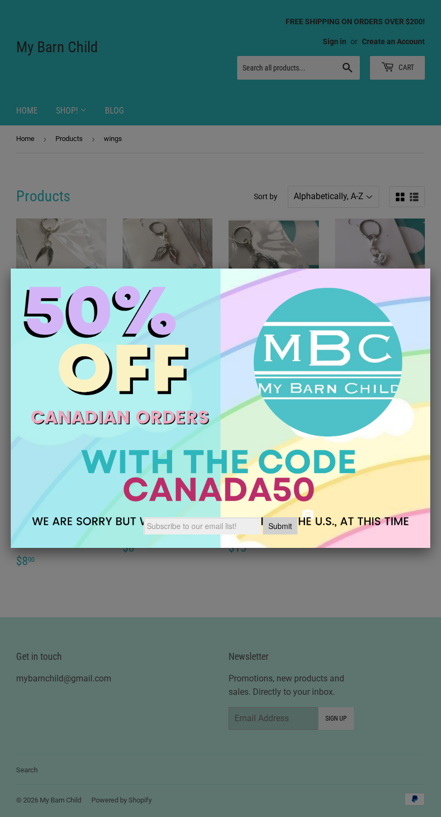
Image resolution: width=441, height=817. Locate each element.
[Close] (430, 268)
